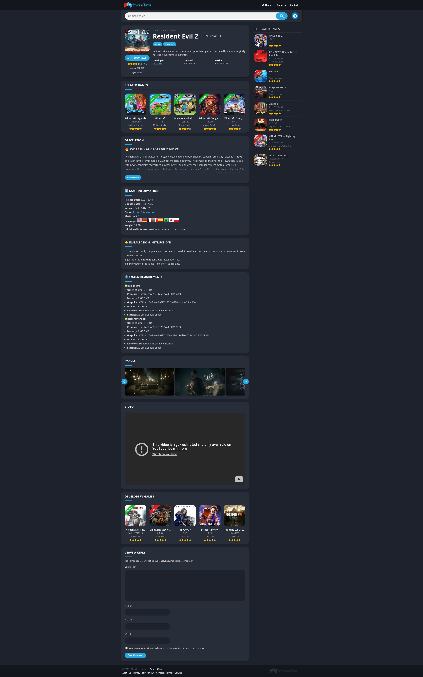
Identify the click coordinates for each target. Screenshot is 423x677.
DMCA (151, 672)
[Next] (246, 382)
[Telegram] (295, 15)
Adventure (170, 44)
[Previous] (124, 382)
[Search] (282, 16)
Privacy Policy (139, 672)
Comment (130, 566)
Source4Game (157, 669)
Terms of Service (174, 672)
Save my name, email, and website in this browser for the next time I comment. (167, 648)
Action (173, 30)
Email (128, 619)
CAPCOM (157, 63)
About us (126, 672)
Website (129, 634)
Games (279, 4)
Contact (294, 4)
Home (268, 4)
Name (128, 605)
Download (140, 58)
